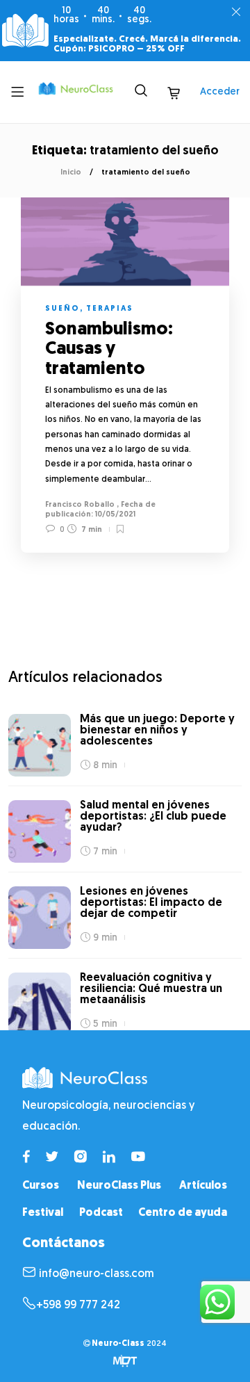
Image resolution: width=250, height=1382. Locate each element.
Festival (42, 1213)
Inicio (70, 173)
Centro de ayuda (182, 1213)
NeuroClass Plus (119, 1186)
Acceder (220, 92)
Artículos (203, 1186)
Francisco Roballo (80, 505)
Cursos (40, 1186)
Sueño (62, 309)
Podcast (101, 1213)
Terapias (109, 309)
